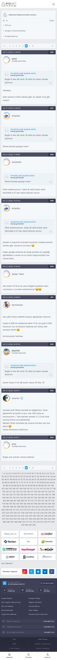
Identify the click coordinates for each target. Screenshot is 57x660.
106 (13, 488)
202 (33, 507)
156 (28, 498)
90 (18, 485)
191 (46, 504)
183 (17, 504)
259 (34, 519)
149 (3, 498)
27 (8, 476)
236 (53, 513)
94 (29, 485)
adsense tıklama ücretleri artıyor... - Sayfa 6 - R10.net (9, 4)
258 (30, 519)
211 (14, 510)
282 (34, 525)
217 (35, 510)
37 (35, 476)
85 (4, 485)
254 (15, 519)
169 (22, 501)
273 (34, 522)
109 (24, 488)
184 (21, 504)
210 (10, 510)
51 (19, 479)
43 (51, 476)
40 (43, 476)
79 (40, 482)
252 (7, 519)
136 (10, 494)
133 (53, 491)
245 (34, 516)
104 (6, 488)
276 (45, 522)
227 (18, 513)
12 (23, 473)
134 (3, 494)
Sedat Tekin (18, 274)
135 (7, 494)
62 (49, 479)
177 (49, 501)
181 (10, 504)
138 (17, 494)
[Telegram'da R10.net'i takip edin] (38, 571)
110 (28, 488)
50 (16, 479)
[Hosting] (10, 541)
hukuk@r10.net (49, 627)
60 (43, 479)
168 (18, 501)
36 (33, 476)
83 (51, 482)
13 (25, 473)
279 (22, 525)
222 (53, 510)
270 (23, 522)
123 (17, 491)
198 (18, 507)
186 (28, 504)
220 (46, 510)
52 (21, 479)
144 (39, 494)
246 (38, 516)
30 (16, 476)
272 (30, 522)
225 (11, 513)
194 (4, 507)
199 (22, 507)
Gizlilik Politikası (43, 639)
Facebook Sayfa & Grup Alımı (38, 614)
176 (46, 501)
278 (52, 522)
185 (24, 504)
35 (30, 476)
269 (19, 522)
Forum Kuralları (14, 648)
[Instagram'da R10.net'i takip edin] (24, 571)
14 (28, 473)
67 (9, 482)
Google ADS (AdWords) (8, 614)
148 (53, 494)
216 (31, 510)
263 (49, 519)
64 (54, 479)
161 (46, 498)
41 (46, 476)
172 (32, 501)
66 (6, 482)
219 (42, 510)
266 (8, 522)
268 (15, 522)
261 (41, 519)
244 (30, 516)
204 (41, 507)
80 (43, 482)
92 (23, 485)
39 (41, 476)
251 (3, 519)
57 (35, 479)
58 (38, 479)
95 (31, 485)
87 (10, 485)
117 (51, 488)
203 (37, 507)
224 (7, 513)
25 (3, 476)
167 (15, 501)
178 (52, 501)
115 (44, 488)
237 (3, 516)
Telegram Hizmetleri (35, 602)
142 (31, 494)
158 (35, 498)
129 (39, 491)
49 (13, 479)
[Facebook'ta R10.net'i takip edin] (51, 571)
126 (28, 491)
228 (22, 513)
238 (7, 516)
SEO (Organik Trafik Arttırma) (11, 602)
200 (26, 507)
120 (7, 491)
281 (30, 525)
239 (11, 516)
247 (41, 516)
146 (46, 494)
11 (20, 473)
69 (14, 482)
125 (24, 491)
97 (37, 485)
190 (42, 504)
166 (11, 501)
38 (38, 476)
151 (10, 498)
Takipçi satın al (10, 534)
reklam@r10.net (48, 621)
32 (21, 476)
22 (48, 473)
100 (45, 485)
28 (11, 476)
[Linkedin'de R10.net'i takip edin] (44, 571)
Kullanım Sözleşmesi (42, 648)
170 (25, 501)
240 (15, 516)
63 (51, 479)
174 (39, 501)
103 (3, 488)
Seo (28, 541)
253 (11, 519)
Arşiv (14, 639)
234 (45, 513)
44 (54, 476)
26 (5, 476)
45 (3, 479)
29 (13, 476)
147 (49, 494)
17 (35, 473)
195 (7, 507)
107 (17, 488)
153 (17, 498)
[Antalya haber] (47, 541)
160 (42, 498)
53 (24, 479)
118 (54, 488)
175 (42, 501)
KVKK (14, 644)
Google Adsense (6, 598)
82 (48, 482)
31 (19, 476)
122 (13, 491)
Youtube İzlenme (34, 606)
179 (3, 504)
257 (26, 519)
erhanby (16, 116)
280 (26, 525)
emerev (16, 398)
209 (7, 510)
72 (22, 482)
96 (34, 485)
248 (45, 516)
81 (45, 482)
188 (35, 504)
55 (30, 479)
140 (25, 494)
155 (24, 498)
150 (7, 498)
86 (7, 485)
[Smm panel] (10, 549)
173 (35, 501)
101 (49, 485)
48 (11, 479)
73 (25, 482)
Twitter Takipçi (33, 610)
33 (24, 476)
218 (39, 510)
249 (49, 516)
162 (49, 498)
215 (28, 510)
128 (35, 491)
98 (39, 485)
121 (10, 491)
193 (53, 504)
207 (52, 507)
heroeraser (17, 305)
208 (3, 510)
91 (20, 485)
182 (14, 504)
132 (49, 491)
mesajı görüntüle (17, 75)
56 (33, 479)
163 (53, 498)
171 (29, 501)
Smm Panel (28, 534)
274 (38, 522)
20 (43, 473)
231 (34, 513)
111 (31, 488)
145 (42, 494)
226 (15, 513)
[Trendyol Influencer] (47, 549)
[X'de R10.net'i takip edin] (31, 571)
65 (3, 482)
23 (51, 473)
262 (45, 519)
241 (18, 516)
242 (22, 516)
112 (34, 488)
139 (21, 494)
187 (32, 504)
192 (49, 504)
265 (4, 522)
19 (40, 473)
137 (14, 494)
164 (4, 501)
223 (3, 513)
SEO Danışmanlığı (7, 610)
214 (24, 510)
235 (49, 513)
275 (41, 522)
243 (26, 516)
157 (32, 498)
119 (3, 491)
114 (41, 488)
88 (12, 485)
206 (48, 507)
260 (38, 519)
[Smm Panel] (47, 534)
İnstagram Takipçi (34, 598)
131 (46, 491)
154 (21, 498)
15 (30, 473)
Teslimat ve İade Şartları (43, 644)
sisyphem (17, 162)
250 (53, 516)
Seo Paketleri (7, 563)
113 (37, 488)
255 (18, 519)
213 (21, 510)
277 (49, 522)
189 (39, 504)
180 (7, 504)
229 (26, 513)
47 (8, 479)
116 (47, 488)
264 (53, 519)
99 (42, 485)
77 (35, 482)
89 (15, 485)
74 (27, 482)
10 (18, 473)
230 (30, 513)
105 (10, 488)
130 (42, 491)
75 (30, 482)
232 (38, 513)
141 (28, 494)
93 (26, 485)
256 (22, 519)
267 (12, 522)
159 (39, 498)
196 (11, 507)
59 (41, 479)
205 (45, 507)
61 (46, 479)
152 (14, 498)
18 (37, 473)
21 (45, 473)
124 (21, 491)
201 (29, 507)
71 (19, 482)
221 (50, 510)
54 (27, 479)
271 (27, 522)
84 (53, 482)
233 (41, 513)
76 (32, 482)
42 (49, 476)
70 (17, 482)
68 (11, 482)
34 (27, 476)
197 (15, 507)
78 (37, 482)
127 (31, 491)
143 (35, 494)
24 (53, 473)
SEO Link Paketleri (7, 606)
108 (20, 488)
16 (33, 473)
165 (7, 501)
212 (17, 510)
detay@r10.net (49, 632)
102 (52, 485)
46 (5, 479)
